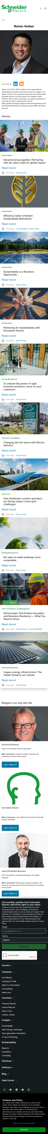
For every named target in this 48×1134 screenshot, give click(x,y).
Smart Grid (6, 494)
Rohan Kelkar (21, 173)
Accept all (24, 1130)
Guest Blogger (21, 229)
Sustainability (7, 155)
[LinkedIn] (15, 85)
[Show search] (40, 8)
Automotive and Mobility (11, 438)
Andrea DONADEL (35, 629)
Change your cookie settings (24, 1123)
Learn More (9, 764)
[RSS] (21, 85)
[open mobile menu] (45, 8)
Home (3, 20)
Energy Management (9, 379)
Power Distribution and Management (16, 609)
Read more (8, 167)
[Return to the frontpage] (13, 8)
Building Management (10, 553)
